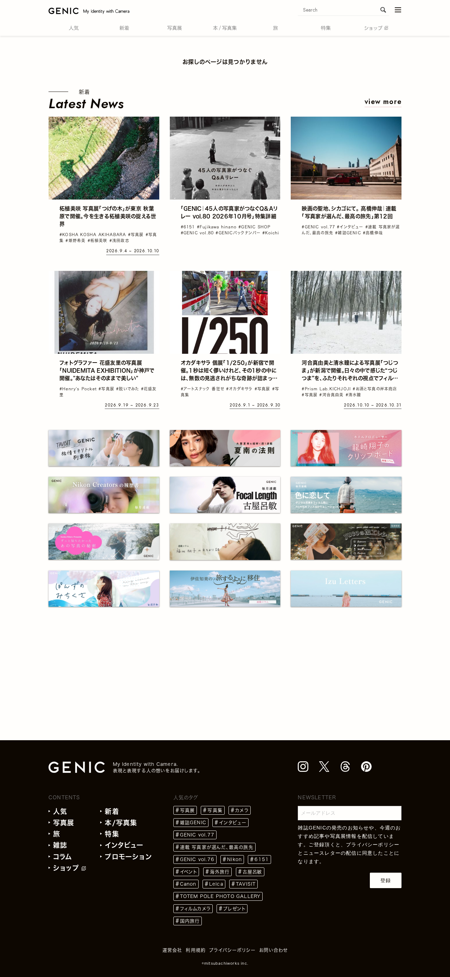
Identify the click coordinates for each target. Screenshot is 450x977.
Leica (216, 884)
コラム (62, 856)
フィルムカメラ (195, 908)
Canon (188, 884)
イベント (188, 871)
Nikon (234, 859)
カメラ (242, 810)
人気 (60, 811)
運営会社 (172, 950)
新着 (112, 811)
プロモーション (128, 856)
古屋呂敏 (252, 871)
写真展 (64, 822)
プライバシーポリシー (372, 844)
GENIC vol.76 (197, 859)
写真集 (215, 810)
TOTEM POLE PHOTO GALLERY (220, 896)
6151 (262, 859)
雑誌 (60, 845)
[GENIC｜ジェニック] (89, 10)
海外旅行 (220, 871)
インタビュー (124, 845)
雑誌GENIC (193, 822)
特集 (112, 834)
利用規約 (196, 950)
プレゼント (234, 908)
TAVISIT (246, 884)
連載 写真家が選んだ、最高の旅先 (216, 847)
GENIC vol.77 (197, 835)
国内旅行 (190, 921)
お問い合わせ (273, 950)
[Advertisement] (225, 670)
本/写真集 (121, 822)
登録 (385, 880)
